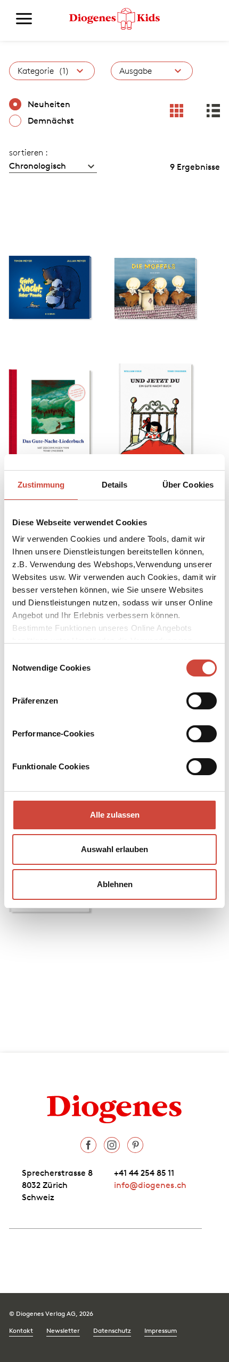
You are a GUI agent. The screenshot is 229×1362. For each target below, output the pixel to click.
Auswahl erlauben (114, 849)
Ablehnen (115, 884)
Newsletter (63, 1330)
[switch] (201, 700)
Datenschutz (112, 1330)
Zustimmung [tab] (41, 484)
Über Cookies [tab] (188, 484)
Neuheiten (49, 104)
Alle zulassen (115, 814)
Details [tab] (115, 484)
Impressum (160, 1330)
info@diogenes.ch (150, 1184)
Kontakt (21, 1330)
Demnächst (51, 120)
